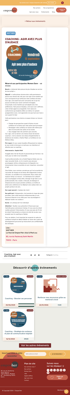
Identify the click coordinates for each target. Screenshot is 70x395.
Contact (45, 2)
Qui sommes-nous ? (24, 2)
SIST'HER (11, 33)
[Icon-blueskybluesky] (58, 370)
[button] (31, 255)
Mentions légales (62, 390)
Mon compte (51, 2)
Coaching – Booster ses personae (18, 299)
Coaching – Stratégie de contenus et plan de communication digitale (18, 332)
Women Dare (28, 371)
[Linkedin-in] (51, 370)
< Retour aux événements (35, 21)
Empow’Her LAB (38, 2)
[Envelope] (48, 372)
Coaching (55, 255)
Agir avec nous (28, 378)
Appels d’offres (28, 376)
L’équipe (32, 2)
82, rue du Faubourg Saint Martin (19, 237)
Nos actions (27, 369)
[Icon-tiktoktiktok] (64, 370)
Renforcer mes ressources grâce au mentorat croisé (52, 299)
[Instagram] (54, 370)
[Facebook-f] (48, 370)
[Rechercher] (62, 2)
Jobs (25, 373)
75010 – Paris (11, 240)
